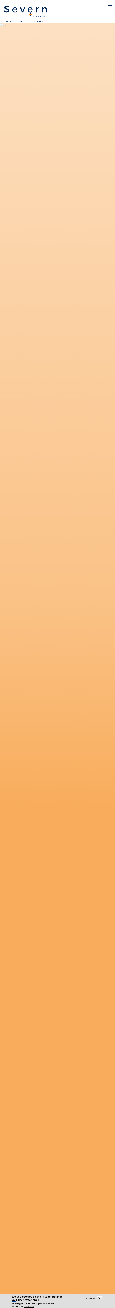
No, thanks (90, 1298)
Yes (99, 1298)
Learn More (29, 1306)
